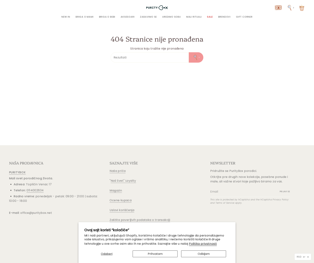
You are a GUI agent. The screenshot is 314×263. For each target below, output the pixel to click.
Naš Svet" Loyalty (123, 181)
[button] (84, 17)
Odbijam (204, 254)
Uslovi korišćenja (122, 210)
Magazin (116, 190)
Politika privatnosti (203, 244)
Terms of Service (225, 202)
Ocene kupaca (121, 200)
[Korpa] (302, 8)
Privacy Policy (281, 199)
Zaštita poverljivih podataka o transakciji (140, 220)
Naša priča (118, 171)
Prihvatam (155, 254)
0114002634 (35, 190)
